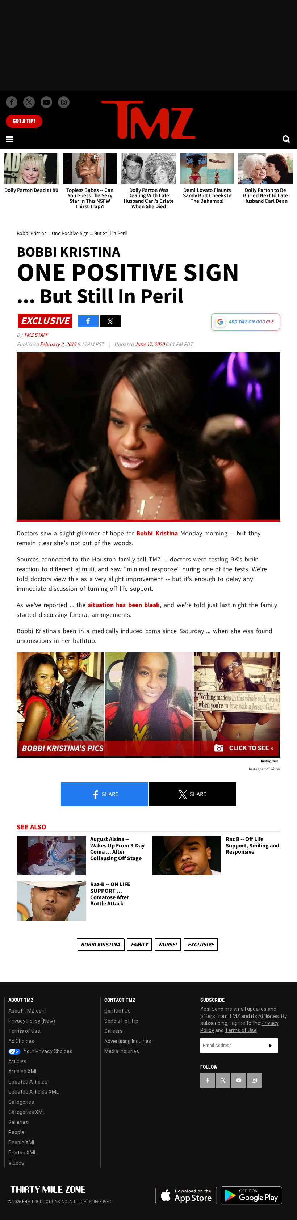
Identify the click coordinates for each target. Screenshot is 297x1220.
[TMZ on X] (29, 102)
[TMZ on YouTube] (238, 1080)
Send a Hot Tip (121, 1021)
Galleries (18, 1122)
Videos (16, 1163)
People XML (21, 1142)
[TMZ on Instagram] (64, 102)
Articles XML (23, 1071)
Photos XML (22, 1153)
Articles (17, 1061)
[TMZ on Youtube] (46, 102)
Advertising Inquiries (127, 1041)
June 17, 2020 (150, 344)
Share (109, 794)
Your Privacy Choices (47, 1051)
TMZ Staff (36, 334)
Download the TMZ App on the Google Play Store (251, 1195)
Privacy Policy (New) (31, 1021)
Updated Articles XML (33, 1092)
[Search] (287, 139)
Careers (113, 1031)
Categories (21, 1102)
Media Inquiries (121, 1051)
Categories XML (26, 1112)
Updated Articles (27, 1082)
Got (24, 121)
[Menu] (10, 139)
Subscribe (270, 1045)
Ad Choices (21, 1041)
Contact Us (117, 1011)
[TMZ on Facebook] (11, 102)
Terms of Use (24, 1031)
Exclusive (201, 944)
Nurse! (168, 944)
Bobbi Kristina (100, 944)
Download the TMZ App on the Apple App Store (186, 1196)
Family (139, 944)
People (16, 1132)
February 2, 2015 (58, 344)
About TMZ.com (27, 1011)
